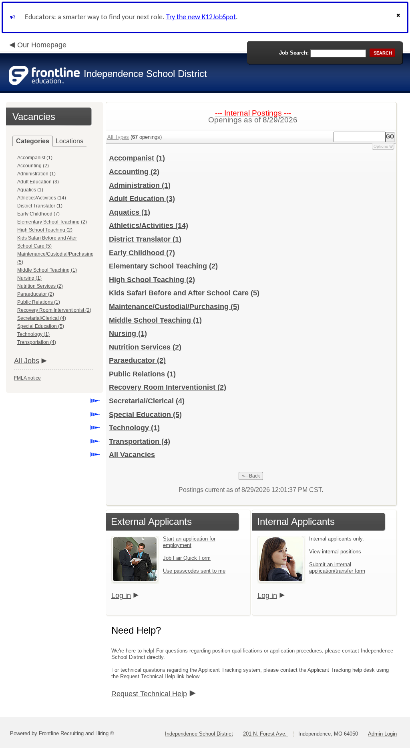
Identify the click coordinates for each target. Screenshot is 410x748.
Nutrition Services (145, 347)
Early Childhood (142, 253)
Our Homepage (41, 45)
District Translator (145, 239)
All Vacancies (132, 455)
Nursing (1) (29, 278)
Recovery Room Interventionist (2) (54, 310)
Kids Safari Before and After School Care (184, 293)
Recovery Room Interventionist (167, 387)
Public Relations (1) (38, 302)
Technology (134, 428)
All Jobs (26, 361)
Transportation (139, 441)
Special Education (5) (40, 326)
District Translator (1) (39, 206)
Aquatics (129, 212)
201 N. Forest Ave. (265, 734)
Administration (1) (36, 174)
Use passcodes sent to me (194, 571)
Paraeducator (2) (35, 294)
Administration (140, 185)
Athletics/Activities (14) (41, 198)
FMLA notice (27, 378)
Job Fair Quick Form (187, 558)
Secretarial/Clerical (147, 401)
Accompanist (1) (34, 158)
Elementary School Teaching (163, 266)
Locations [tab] (69, 141)
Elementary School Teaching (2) (52, 222)
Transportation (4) (36, 342)
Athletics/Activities (148, 226)
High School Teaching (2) (44, 230)
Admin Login (382, 734)
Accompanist (137, 158)
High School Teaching (152, 280)
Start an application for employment (189, 542)
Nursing (128, 333)
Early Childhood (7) (38, 214)
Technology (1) (33, 334)
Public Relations (142, 374)
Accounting (134, 172)
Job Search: (294, 53)
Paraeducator (137, 360)
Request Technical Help (149, 693)
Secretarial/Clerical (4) (41, 318)
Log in (121, 595)
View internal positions (335, 552)
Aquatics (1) (30, 190)
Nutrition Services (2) (40, 286)
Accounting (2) (33, 166)
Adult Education (142, 199)
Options (381, 146)
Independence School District (199, 734)
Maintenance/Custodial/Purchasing (174, 307)
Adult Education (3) (38, 182)
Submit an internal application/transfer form (337, 567)
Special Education (145, 415)
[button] (399, 17)
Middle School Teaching (155, 320)
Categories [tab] (32, 141)
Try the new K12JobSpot (201, 17)
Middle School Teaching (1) (47, 270)
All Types (118, 137)
